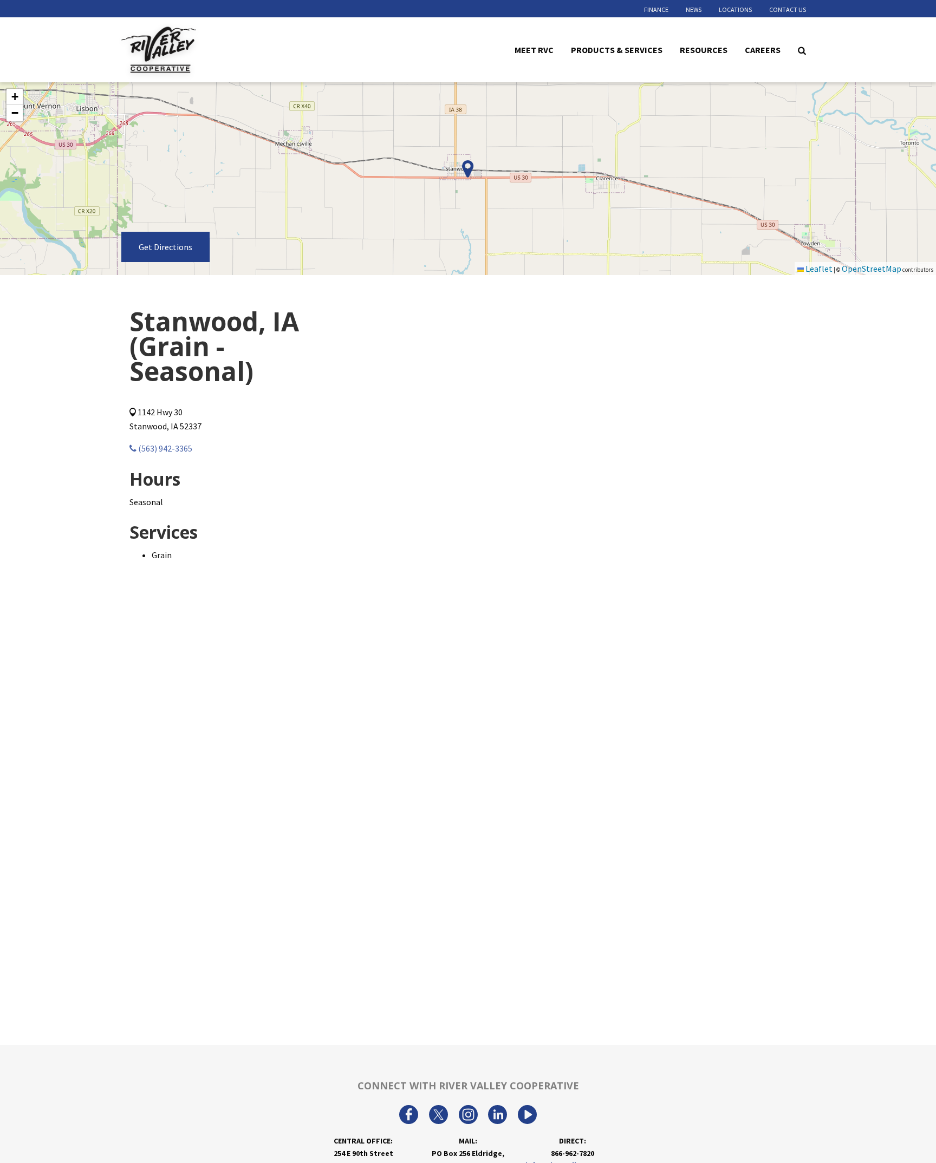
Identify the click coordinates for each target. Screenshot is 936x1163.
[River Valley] (189, 50)
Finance (656, 9)
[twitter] (438, 1116)
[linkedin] (497, 1116)
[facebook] (408, 1116)
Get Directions (165, 246)
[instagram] (468, 1116)
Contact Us (787, 9)
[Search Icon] (802, 50)
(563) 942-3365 (164, 448)
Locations (735, 9)
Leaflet (818, 268)
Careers (763, 49)
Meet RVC (534, 49)
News (693, 9)
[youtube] (527, 1116)
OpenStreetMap (871, 268)
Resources (703, 49)
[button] (14, 97)
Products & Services (616, 49)
